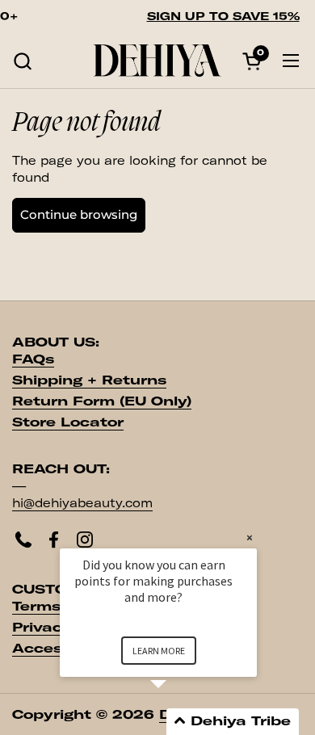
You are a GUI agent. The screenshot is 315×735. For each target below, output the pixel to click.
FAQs (33, 359)
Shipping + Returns (89, 380)
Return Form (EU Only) (101, 401)
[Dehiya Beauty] (157, 60)
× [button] (249, 537)
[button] (22, 61)
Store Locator (68, 422)
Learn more (158, 651)
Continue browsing (78, 214)
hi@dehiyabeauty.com (82, 502)
